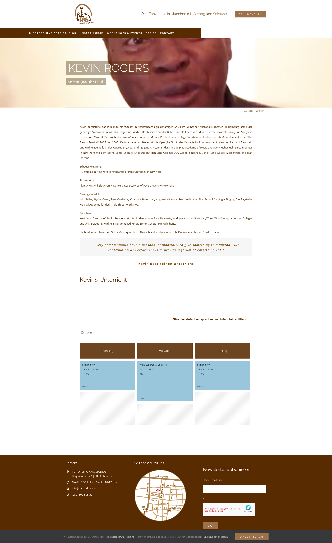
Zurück (248, 110)
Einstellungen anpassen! (216, 536)
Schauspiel (221, 14)
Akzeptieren (252, 536)
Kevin (88, 332)
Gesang (199, 14)
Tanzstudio (157, 14)
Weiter (260, 110)
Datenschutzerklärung (122, 536)
